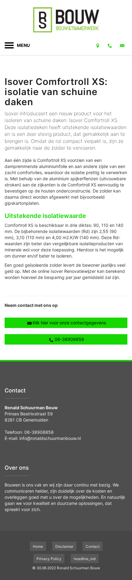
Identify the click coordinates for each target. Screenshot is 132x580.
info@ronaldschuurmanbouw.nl (50, 438)
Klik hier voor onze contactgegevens (69, 322)
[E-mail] (122, 45)
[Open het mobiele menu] (9, 45)
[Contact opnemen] (98, 45)
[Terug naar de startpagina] (66, 20)
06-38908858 (69, 339)
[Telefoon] (110, 45)
